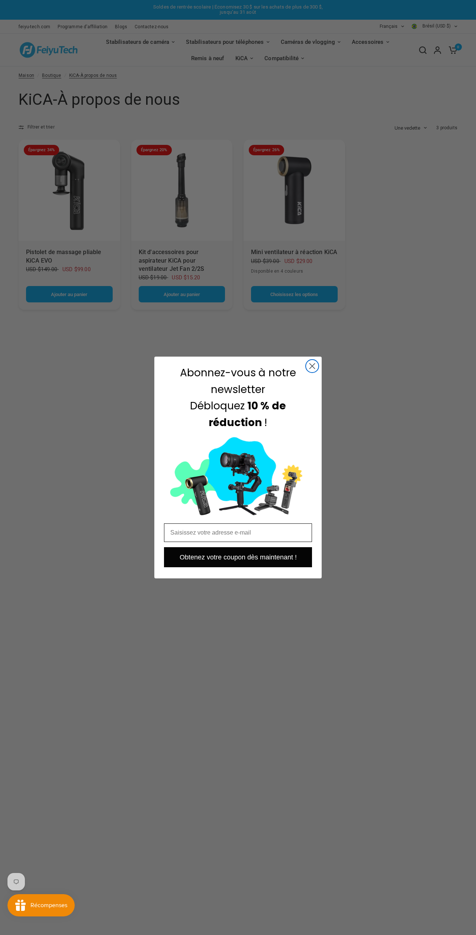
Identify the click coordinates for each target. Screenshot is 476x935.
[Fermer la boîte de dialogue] (312, 366)
